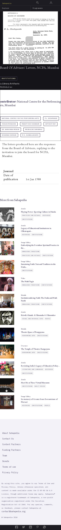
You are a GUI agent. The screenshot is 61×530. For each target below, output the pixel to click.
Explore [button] (5, 8)
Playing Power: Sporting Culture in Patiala (38, 212)
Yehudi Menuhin (9, 124)
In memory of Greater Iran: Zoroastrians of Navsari (39, 400)
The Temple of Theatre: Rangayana (35, 349)
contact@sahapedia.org (13, 511)
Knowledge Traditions (31, 251)
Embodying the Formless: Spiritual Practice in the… (40, 246)
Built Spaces (40, 386)
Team (4, 455)
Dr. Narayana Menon (10, 129)
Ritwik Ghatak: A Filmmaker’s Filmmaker (38, 315)
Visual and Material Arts (32, 318)
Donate (5, 461)
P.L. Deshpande (51, 118)
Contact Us (8, 438)
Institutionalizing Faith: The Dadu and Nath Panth (39, 299)
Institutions (9, 78)
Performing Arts (28, 335)
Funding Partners (11, 450)
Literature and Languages (32, 369)
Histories (47, 215)
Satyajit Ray (50, 124)
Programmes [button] (38, 8)
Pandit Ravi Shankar (30, 124)
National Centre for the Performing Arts (20, 118)
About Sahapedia (10, 433)
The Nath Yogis (27, 281)
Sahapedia (6, 3)
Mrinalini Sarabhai (33, 129)
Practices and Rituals (31, 215)
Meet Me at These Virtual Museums (35, 382)
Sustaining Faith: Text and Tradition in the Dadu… (38, 265)
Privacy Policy (10, 472)
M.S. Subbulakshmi (30, 135)
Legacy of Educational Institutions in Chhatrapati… (36, 229)
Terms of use (9, 467)
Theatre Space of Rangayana (32, 332)
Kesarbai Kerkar (9, 135)
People (47, 318)
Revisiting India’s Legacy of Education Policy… (40, 365)
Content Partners (11, 444)
